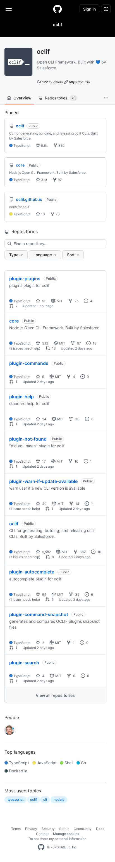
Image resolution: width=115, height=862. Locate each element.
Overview (22, 98)
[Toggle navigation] (8, 8)
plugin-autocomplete (31, 572)
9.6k (44, 145)
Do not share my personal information (57, 839)
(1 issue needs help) (24, 509)
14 (77, 504)
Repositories (60, 98)
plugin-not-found (28, 439)
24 (43, 419)
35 (76, 594)
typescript (15, 799)
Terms (16, 829)
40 (44, 504)
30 (77, 419)
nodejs (59, 799)
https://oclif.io (79, 82)
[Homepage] (57, 8)
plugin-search (24, 662)
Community (83, 829)
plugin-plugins (24, 278)
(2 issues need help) (24, 348)
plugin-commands (28, 363)
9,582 (46, 552)
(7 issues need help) (24, 557)
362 (61, 145)
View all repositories (55, 695)
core (14, 321)
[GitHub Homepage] (41, 847)
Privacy (31, 829)
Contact (42, 834)
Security (48, 829)
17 (43, 461)
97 (59, 180)
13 (42, 214)
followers (52, 82)
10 (76, 461)
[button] (106, 98)
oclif (13, 523)
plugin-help (21, 396)
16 (53, 348)
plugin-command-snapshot (38, 614)
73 (57, 214)
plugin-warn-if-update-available (43, 481)
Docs (100, 829)
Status (64, 829)
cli (45, 799)
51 (43, 301)
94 (43, 594)
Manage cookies (66, 834)
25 (76, 301)
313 (43, 180)
